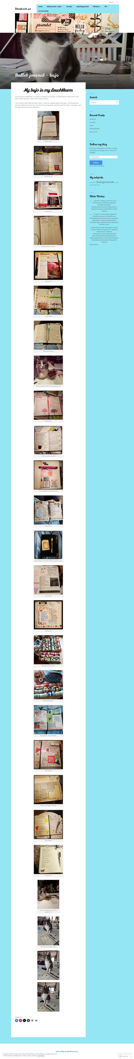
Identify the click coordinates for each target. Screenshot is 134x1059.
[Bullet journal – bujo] (67, 61)
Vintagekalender (95, 129)
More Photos (94, 244)
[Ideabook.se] (67, 23)
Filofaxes (96, 6)
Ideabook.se (23, 9)
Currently (92, 122)
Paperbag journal (82, 6)
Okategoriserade (105, 182)
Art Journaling (43, 11)
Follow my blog (98, 144)
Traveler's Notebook (95, 185)
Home (40, 6)
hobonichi (92, 182)
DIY (106, 6)
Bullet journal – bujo (54, 6)
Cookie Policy (40, 1056)
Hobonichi (93, 119)
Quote (92, 125)
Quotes (117, 182)
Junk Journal (93, 132)
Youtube (69, 6)
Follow (95, 163)
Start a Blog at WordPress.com (67, 1051)
